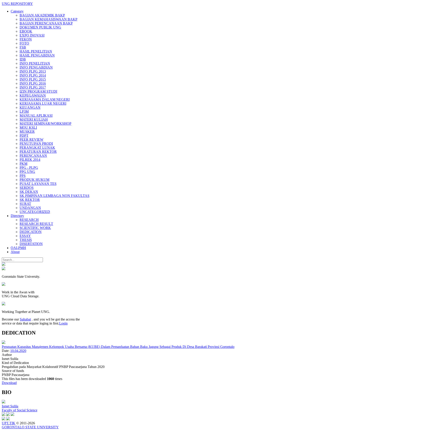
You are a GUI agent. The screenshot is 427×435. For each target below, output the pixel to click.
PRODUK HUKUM (34, 180)
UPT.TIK (8, 423)
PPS (23, 176)
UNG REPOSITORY (17, 4)
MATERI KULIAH (34, 119)
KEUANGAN (30, 107)
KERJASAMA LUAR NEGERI (43, 103)
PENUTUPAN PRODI (36, 143)
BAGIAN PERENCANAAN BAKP (46, 23)
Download (9, 383)
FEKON (26, 39)
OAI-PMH (18, 248)
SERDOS (27, 188)
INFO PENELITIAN (35, 63)
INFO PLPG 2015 (33, 79)
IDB (23, 59)
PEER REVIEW (31, 139)
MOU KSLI (28, 127)
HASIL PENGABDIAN (37, 55)
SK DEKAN (29, 192)
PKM (23, 163)
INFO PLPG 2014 (33, 75)
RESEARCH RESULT (36, 224)
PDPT (24, 135)
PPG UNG (27, 172)
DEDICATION (31, 232)
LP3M (24, 111)
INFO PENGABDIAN (36, 67)
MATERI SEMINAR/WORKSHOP (45, 123)
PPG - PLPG (29, 168)
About (15, 252)
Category (17, 11)
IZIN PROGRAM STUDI (38, 91)
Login (63, 323)
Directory (17, 216)
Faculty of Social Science (19, 410)
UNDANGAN (30, 208)
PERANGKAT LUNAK (37, 147)
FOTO (24, 43)
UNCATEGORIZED (35, 212)
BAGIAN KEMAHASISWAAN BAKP (48, 19)
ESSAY (25, 236)
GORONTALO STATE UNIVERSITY (30, 427)
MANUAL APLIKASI (36, 115)
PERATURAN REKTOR (38, 151)
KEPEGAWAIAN (33, 95)
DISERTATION (31, 244)
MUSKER (27, 131)
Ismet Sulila (10, 406)
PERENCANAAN (33, 155)
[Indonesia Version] (3, 264)
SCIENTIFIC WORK (35, 228)
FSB (23, 47)
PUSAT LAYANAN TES (38, 184)
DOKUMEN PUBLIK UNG (40, 27)
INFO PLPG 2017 (33, 87)
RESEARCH (29, 220)
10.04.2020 (18, 351)
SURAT (25, 204)
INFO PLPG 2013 (33, 71)
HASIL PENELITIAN (36, 51)
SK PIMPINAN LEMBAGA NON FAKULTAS (54, 196)
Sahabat (25, 319)
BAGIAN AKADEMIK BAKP (42, 15)
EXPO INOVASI (32, 35)
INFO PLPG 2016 (33, 83)
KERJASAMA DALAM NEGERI (45, 99)
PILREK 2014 (30, 159)
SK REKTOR (30, 200)
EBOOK (26, 31)
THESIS (26, 240)
